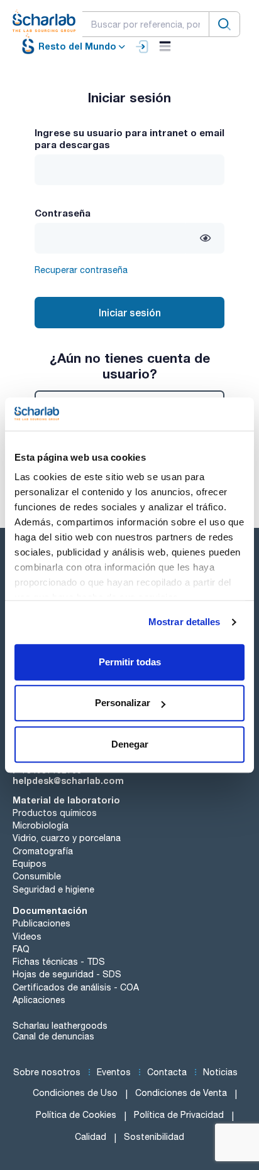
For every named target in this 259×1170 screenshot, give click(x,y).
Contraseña (63, 212)
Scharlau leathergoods (60, 1026)
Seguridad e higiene (53, 889)
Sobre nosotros (46, 1072)
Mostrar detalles (184, 621)
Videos (27, 936)
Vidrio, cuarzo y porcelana (67, 838)
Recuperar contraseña (81, 270)
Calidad (90, 1137)
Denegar (129, 744)
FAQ (21, 949)
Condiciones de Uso (75, 1093)
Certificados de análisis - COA (76, 987)
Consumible (37, 876)
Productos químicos (55, 813)
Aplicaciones (39, 1000)
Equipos (30, 864)
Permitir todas (130, 662)
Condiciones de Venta (181, 1093)
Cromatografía (43, 851)
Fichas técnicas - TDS (59, 962)
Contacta (167, 1072)
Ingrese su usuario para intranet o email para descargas (129, 138)
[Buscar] (224, 24)
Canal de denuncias (53, 1036)
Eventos (114, 1072)
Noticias (220, 1072)
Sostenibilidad (154, 1137)
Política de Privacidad (179, 1115)
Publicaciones (41, 923)
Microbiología (41, 825)
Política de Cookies (76, 1115)
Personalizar (122, 702)
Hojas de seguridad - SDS (67, 974)
